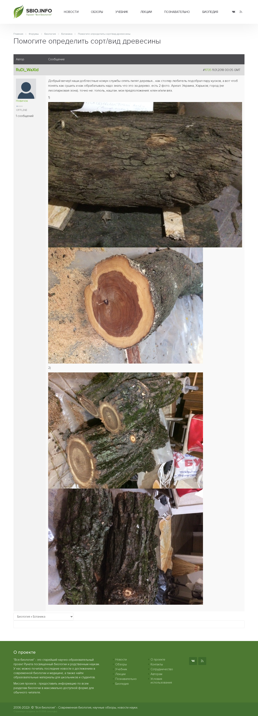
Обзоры (97, 12)
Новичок (22, 101)
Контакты (157, 664)
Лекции (146, 12)
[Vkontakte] (233, 12)
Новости (71, 12)
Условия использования (161, 680)
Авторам (156, 674)
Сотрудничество (162, 669)
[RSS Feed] (240, 12)
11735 (208, 70)
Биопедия (210, 12)
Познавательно (177, 12)
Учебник (121, 12)
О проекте (158, 659)
